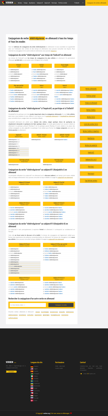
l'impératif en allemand (67, 116)
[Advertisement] (54, 20)
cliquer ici (53, 51)
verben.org (46, 413)
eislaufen (62, 312)
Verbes (20, 3)
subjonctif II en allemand (56, 239)
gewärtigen (46, 315)
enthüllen (30, 315)
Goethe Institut (59, 368)
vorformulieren (13, 318)
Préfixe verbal (62, 3)
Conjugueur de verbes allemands (96, 3)
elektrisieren (70, 312)
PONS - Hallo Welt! (60, 366)
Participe (54, 3)
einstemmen (54, 312)
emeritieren (22, 315)
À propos (11, 372)
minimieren (64, 315)
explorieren (38, 315)
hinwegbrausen (55, 315)
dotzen (38, 312)
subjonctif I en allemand (65, 177)
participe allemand (52, 116)
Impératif (47, 3)
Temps (26, 3)
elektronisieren (13, 315)
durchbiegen (45, 312)
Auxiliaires (32, 3)
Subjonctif (40, 3)
